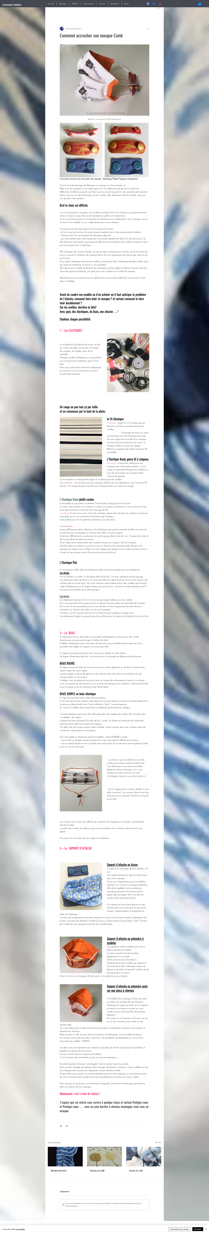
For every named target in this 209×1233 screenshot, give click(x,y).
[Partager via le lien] (67, 1126)
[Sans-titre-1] (154, 3)
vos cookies (20, 1229)
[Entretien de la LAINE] (104, 1156)
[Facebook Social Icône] (147, 3)
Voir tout (158, 1142)
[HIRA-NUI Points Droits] (65, 1156)
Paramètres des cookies (179, 1229)
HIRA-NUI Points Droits (58, 1170)
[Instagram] (160, 3)
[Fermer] (206, 1229)
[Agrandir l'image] (81, 150)
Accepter (197, 1229)
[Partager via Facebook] (61, 1126)
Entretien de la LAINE (97, 1170)
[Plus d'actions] (147, 28)
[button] (200, 4)
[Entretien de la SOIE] (143, 1156)
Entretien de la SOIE (136, 1170)
